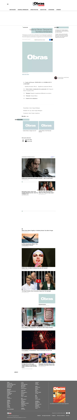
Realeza (36, 388)
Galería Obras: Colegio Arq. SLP (29, 130)
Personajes (37, 405)
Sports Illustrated (10, 409)
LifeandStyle (9, 398)
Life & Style (23, 390)
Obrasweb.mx (69, 413)
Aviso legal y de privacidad (46, 415)
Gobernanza (23, 401)
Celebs (36, 398)
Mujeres (8, 397)
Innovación (23, 404)
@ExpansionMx (29, 141)
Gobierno (8, 401)
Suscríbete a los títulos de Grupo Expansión (59, 403)
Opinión (8, 406)
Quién (36, 386)
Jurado (36, 408)
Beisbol (22, 383)
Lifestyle (22, 387)
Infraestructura (34, 9)
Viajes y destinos (38, 404)
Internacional (9, 393)
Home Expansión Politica (11, 391)
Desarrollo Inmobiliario (23, 9)
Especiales (37, 384)
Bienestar (37, 406)
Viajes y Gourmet (24, 396)
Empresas (8, 390)
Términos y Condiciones (61, 415)
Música (22, 395)
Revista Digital (23, 388)
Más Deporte (23, 386)
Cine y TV (22, 394)
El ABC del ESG (23, 405)
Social (22, 400)
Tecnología (9, 394)
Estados (8, 405)
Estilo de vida (37, 399)
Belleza (36, 391)
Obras (8, 382)
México (8, 402)
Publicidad (39, 415)
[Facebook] (50, 40)
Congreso (8, 403)
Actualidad (23, 409)
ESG (7, 396)
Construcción (12, 9)
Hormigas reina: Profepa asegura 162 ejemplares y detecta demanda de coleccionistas (61, 31)
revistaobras (67, 413)
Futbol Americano (24, 384)
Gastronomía (37, 402)
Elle (36, 395)
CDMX (8, 404)
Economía (8, 392)
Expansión (58, 9)
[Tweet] (52, 40)
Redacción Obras (28, 139)
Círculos (36, 389)
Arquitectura (43, 9)
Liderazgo (37, 382)
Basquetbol (23, 385)
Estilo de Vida (37, 407)
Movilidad (23, 402)
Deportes (22, 393)
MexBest (37, 401)
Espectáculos (37, 387)
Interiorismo (51, 9)
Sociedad (8, 407)
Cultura (36, 393)
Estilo (22, 391)
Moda (36, 390)
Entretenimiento (24, 392)
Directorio (67, 415)
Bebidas (36, 403)
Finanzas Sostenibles (25, 403)
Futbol (22, 382)
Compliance (54, 415)
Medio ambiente (23, 399)
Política (8, 400)
